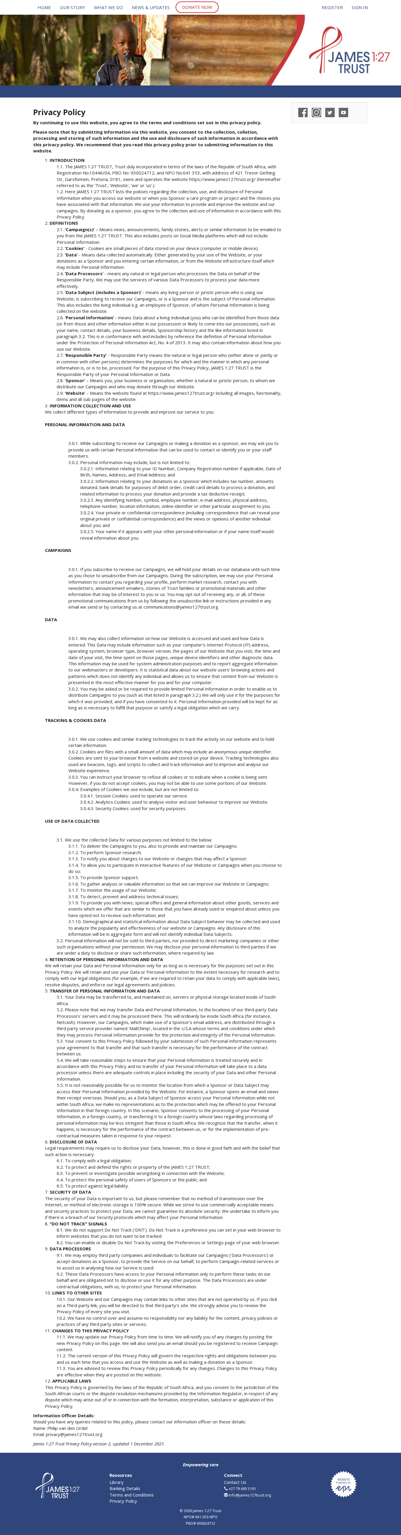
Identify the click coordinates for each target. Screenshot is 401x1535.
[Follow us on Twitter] (330, 112)
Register (332, 7)
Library (116, 1482)
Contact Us (235, 1482)
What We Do (108, 7)
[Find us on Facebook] (303, 112)
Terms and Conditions (131, 1495)
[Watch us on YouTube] (343, 112)
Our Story (72, 7)
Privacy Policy (123, 1501)
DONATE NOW (197, 7)
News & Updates (151, 7)
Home (44, 7)
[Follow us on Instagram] (316, 112)
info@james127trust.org (250, 1495)
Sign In (360, 7)
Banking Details (124, 1488)
